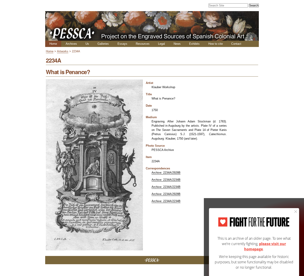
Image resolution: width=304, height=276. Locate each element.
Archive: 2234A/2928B (166, 172)
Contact (236, 43)
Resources (143, 43)
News (177, 43)
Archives (71, 43)
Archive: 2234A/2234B (166, 179)
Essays (122, 43)
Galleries (103, 43)
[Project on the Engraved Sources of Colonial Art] (152, 39)
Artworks (62, 51)
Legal (161, 43)
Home (53, 43)
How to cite (215, 43)
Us (87, 43)
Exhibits (194, 43)
